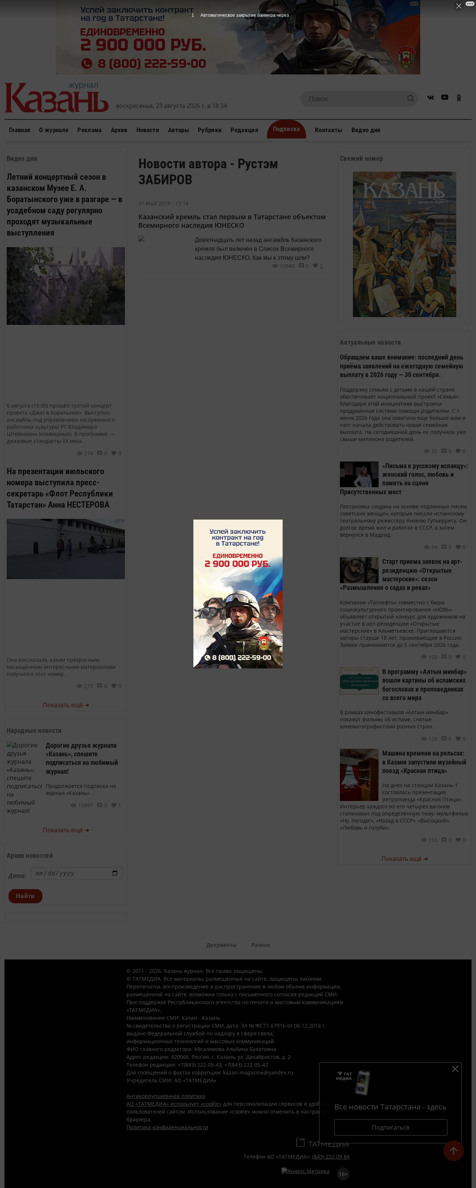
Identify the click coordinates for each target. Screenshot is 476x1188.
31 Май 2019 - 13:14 (163, 203)
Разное (260, 944)
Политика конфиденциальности (167, 1127)
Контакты (328, 130)
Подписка (286, 128)
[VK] (430, 99)
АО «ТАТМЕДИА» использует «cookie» (174, 1103)
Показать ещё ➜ (66, 705)
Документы (221, 944)
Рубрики (210, 130)
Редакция (244, 130)
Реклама (89, 130)
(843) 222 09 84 (331, 1156)
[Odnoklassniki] (459, 99)
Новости (147, 130)
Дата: (17, 876)
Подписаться (390, 1127)
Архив (119, 130)
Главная (19, 130)
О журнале (53, 130)
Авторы (178, 130)
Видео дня (365, 130)
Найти (25, 896)
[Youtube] (445, 99)
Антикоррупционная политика (165, 1095)
